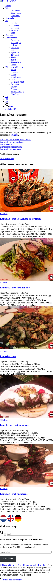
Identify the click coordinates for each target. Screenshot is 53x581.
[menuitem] (29, 6)
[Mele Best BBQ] (8, 1)
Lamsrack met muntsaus (10, 149)
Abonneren (8, 558)
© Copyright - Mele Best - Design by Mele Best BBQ (23, 565)
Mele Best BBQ (7, 158)
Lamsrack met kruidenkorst (11, 142)
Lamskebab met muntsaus (11, 147)
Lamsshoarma (6, 144)
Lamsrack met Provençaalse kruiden (15, 139)
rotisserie (14, 135)
